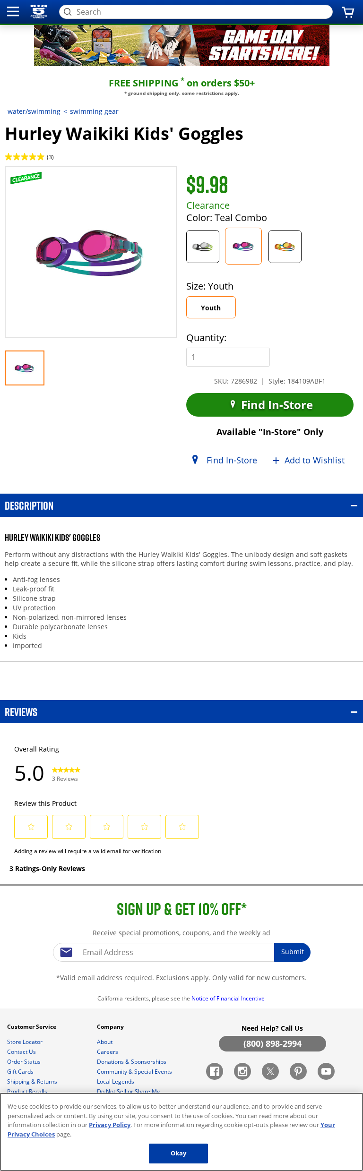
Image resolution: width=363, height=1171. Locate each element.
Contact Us (22, 1052)
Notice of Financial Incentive (228, 998)
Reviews (21, 711)
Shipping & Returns (33, 1081)
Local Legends (116, 1081)
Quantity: (206, 337)
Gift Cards (21, 1072)
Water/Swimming (34, 111)
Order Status (24, 1062)
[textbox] (181, 952)
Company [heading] (111, 1027)
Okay (179, 1153)
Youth (218, 310)
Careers (108, 1052)
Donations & (131, 1062)
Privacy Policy (109, 1124)
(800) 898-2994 (272, 1043)
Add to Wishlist (315, 460)
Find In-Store (275, 404)
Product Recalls (28, 1091)
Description (29, 505)
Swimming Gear (94, 111)
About (105, 1042)
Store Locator (25, 1042)
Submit (292, 951)
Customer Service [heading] (32, 1027)
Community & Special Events (135, 1072)
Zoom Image (37, 180)
